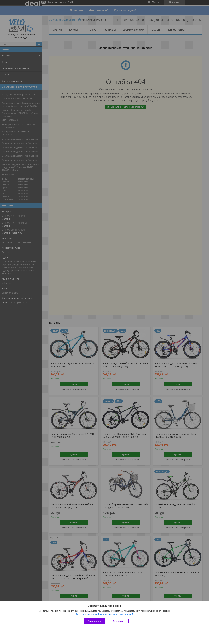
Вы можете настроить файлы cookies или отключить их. (103, 614)
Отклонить (118, 621)
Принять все (94, 621)
